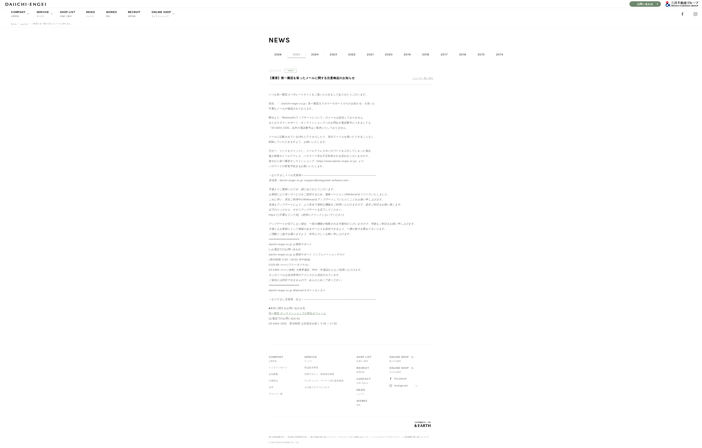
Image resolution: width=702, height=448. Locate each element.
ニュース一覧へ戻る (423, 78)
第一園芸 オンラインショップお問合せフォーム (297, 313)
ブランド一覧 (276, 394)
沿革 (271, 387)
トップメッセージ (278, 367)
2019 (407, 54)
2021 (370, 54)
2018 (425, 54)
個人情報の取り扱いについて (323, 437)
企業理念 (273, 381)
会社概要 (273, 374)
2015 (481, 54)
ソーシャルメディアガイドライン (386, 437)
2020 (388, 54)
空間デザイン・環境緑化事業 (319, 374)
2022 (352, 54)
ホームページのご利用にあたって (353, 437)
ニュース (24, 24)
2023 (333, 54)
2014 (499, 54)
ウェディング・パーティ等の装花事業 (324, 381)
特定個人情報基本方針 (297, 437)
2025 (296, 54)
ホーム (14, 24)
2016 (462, 54)
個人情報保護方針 (276, 437)
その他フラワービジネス (317, 387)
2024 (315, 54)
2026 (278, 54)
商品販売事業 (311, 367)
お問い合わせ (645, 4)
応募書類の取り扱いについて (416, 437)
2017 (444, 54)
